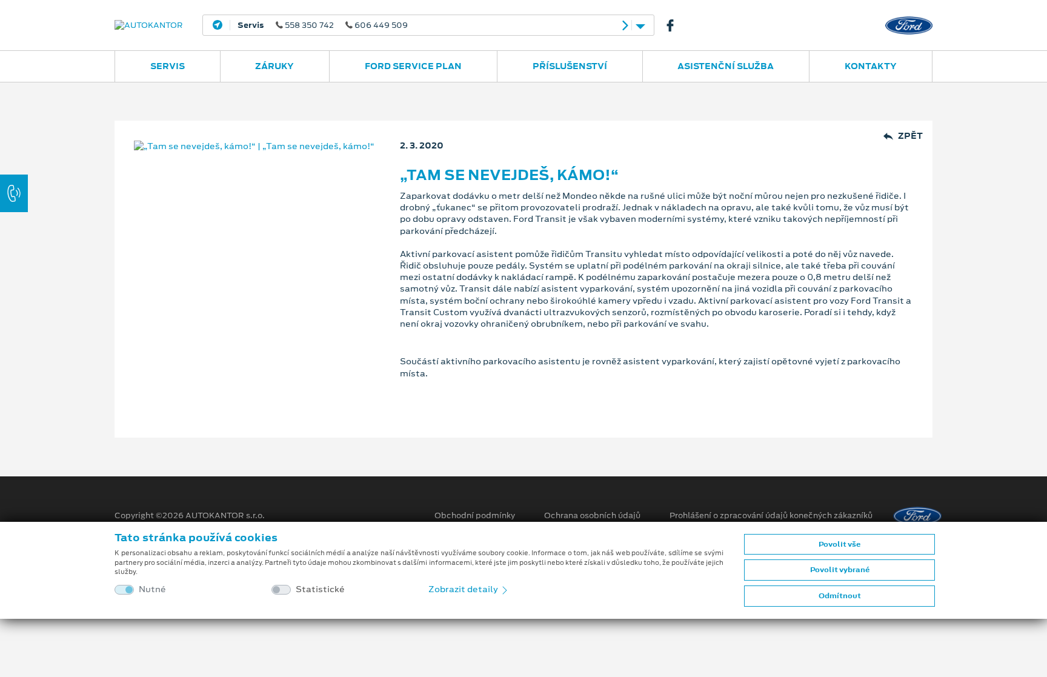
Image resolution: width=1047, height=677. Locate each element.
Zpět (910, 136)
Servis (167, 66)
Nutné (152, 589)
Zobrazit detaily (464, 589)
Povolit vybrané (839, 570)
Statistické (320, 589)
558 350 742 (323, 25)
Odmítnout (840, 596)
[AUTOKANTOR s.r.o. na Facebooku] (675, 25)
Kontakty (871, 66)
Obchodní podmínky (474, 515)
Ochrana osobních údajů (592, 515)
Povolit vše (839, 544)
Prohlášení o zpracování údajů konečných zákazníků (771, 515)
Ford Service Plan (413, 66)
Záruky (274, 66)
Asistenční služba (725, 66)
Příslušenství (570, 66)
